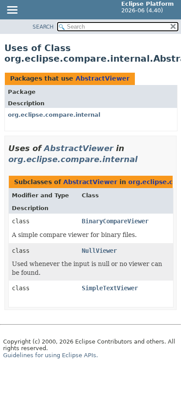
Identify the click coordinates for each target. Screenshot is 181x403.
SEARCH (43, 27)
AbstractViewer (103, 78)
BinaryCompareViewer (115, 221)
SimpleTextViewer (110, 288)
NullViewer (99, 250)
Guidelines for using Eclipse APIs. (50, 355)
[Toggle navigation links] (11, 10)
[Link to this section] (143, 159)
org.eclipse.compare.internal (54, 114)
